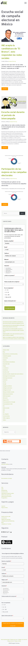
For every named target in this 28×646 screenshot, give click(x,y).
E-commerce (5, 368)
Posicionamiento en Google (9, 402)
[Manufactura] (14, 271)
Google (4, 384)
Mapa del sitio (11, 641)
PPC (4, 406)
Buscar (22, 213)
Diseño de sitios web (5, 516)
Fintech (4, 382)
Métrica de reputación (6, 495)
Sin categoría (6, 414)
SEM (4, 410)
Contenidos (5, 358)
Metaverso (5, 398)
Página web (5, 579)
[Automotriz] (14, 270)
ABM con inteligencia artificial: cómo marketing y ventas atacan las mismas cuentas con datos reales (13, 338)
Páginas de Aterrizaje (5, 519)
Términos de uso (13, 639)
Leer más (5, 89)
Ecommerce (5, 370)
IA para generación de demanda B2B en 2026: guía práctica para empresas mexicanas (13, 326)
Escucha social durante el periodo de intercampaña (12, 115)
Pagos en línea (4, 507)
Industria (6, 265)
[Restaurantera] (14, 269)
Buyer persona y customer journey (10, 354)
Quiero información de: (10, 300)
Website (6, 259)
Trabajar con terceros (22, 639)
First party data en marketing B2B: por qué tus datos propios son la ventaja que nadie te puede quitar (13, 330)
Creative (5, 360)
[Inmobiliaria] (14, 268)
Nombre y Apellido (9, 241)
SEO (4, 412)
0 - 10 (7, 290)
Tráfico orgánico (6, 418)
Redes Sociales (6, 408)
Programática (4, 498)
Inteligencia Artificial (7, 386)
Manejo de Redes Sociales (8, 392)
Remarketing (4, 490)
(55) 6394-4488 (4, 464)
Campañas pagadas (7, 356)
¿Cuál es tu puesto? (9, 275)
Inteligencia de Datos (7, 388)
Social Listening (6, 416)
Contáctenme (9, 308)
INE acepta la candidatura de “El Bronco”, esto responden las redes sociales (11, 52)
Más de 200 (8, 297)
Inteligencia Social (7, 390)
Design (4, 366)
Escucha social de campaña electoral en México (13, 374)
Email (5, 247)
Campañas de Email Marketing (7, 521)
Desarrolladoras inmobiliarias (9, 362)
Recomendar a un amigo (6, 478)
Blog (4, 352)
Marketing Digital (6, 396)
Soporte (3, 506)
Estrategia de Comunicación (9, 376)
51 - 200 (7, 294)
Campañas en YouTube (6, 524)
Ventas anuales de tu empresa (11, 281)
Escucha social (6, 372)
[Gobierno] (14, 273)
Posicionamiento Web (7, 404)
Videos (4, 420)
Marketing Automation (8, 394)
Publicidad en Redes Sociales (7, 493)
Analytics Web (6, 350)
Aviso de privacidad (5, 639)
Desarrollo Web (6, 364)
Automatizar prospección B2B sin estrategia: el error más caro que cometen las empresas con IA (13, 322)
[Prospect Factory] (4, 3)
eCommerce (4, 518)
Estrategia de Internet (7, 378)
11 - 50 (7, 292)
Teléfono (6, 253)
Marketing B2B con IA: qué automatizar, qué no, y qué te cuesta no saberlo (13, 334)
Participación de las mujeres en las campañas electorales (14, 172)
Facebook (5, 380)
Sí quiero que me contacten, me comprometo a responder (13, 624)
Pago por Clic (6, 400)
